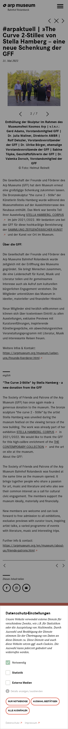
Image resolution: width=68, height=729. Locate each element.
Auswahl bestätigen (45, 701)
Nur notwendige (18, 701)
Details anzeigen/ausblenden (27, 691)
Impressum (31, 722)
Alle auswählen (17, 710)
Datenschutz (12, 722)
